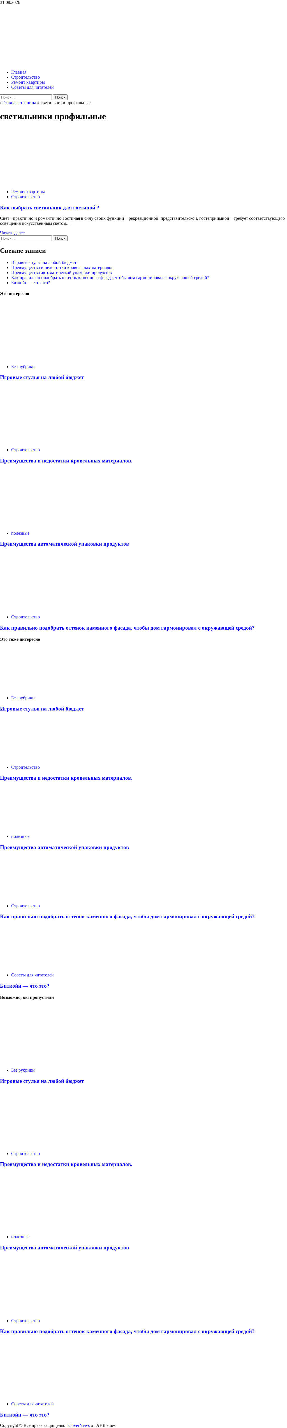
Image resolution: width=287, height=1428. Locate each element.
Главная (18, 72)
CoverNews (79, 1425)
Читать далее (12, 232)
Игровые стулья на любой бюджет (44, 262)
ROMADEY (37, 28)
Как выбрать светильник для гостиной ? (49, 208)
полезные (20, 533)
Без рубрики (23, 366)
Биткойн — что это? (30, 282)
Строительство (25, 77)
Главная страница (19, 102)
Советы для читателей (32, 87)
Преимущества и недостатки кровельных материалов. (63, 267)
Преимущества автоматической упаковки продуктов (61, 272)
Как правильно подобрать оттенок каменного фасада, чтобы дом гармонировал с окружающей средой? (110, 277)
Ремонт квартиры (28, 82)
